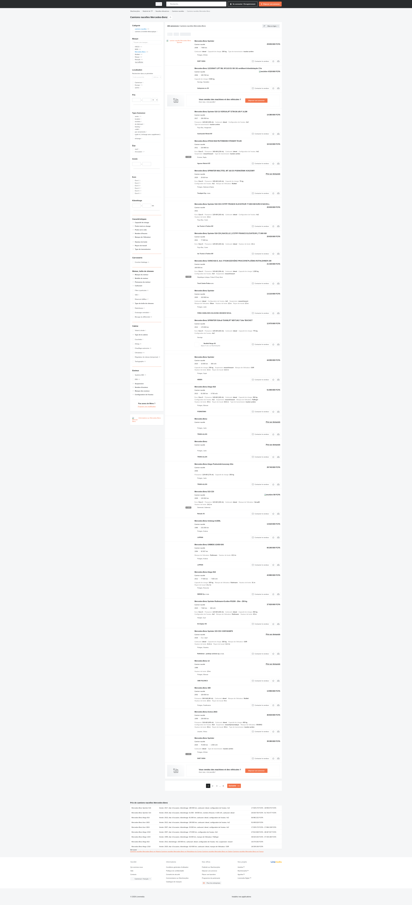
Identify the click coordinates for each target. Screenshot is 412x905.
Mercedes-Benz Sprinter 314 (141, 813)
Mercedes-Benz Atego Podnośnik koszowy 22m (214, 464)
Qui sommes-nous (136, 867)
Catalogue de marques (174, 882)
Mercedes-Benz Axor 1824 (141, 827)
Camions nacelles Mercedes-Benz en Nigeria (145, 851)
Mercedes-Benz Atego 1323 (141, 837)
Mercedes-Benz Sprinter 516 (141, 808)
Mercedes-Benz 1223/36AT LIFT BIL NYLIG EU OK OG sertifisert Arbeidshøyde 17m (228, 68)
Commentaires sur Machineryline (177, 878)
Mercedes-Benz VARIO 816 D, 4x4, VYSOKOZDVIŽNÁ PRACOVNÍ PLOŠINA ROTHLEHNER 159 (233, 261)
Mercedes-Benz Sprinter (204, 41)
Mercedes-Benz (201, 419)
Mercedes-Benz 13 (202, 661)
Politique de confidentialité (175, 871)
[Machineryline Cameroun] (141, 4)
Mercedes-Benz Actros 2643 (206, 712)
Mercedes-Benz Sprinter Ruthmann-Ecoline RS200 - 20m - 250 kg (221, 601)
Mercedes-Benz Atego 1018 (141, 832)
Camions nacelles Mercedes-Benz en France (248, 851)
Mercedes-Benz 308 (203, 688)
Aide (131, 871)
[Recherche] (168, 4)
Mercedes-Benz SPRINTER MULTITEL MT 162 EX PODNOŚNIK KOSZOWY (225, 171)
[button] (273, 61)
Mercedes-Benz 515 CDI (204, 492)
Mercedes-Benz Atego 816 (205, 387)
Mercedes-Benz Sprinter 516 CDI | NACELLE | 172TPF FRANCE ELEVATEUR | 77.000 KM (231, 233)
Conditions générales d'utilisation (177, 867)
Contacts (133, 874)
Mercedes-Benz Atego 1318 (141, 846)
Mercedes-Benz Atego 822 (141, 842)
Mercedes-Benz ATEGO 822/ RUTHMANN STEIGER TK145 (218, 141)
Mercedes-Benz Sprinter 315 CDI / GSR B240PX (214, 631)
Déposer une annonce (256, 100)
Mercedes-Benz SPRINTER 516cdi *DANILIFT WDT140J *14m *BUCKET (224, 320)
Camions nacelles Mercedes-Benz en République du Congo (181, 851)
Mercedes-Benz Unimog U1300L (208, 521)
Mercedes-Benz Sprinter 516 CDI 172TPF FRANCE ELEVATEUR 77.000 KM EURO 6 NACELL (232, 204)
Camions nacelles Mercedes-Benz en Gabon (217, 851)
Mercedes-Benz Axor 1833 (141, 822)
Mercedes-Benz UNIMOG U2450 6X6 (209, 545)
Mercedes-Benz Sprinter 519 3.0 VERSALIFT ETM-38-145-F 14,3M (221, 112)
